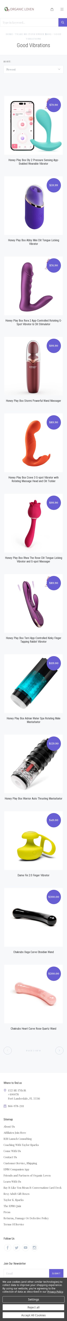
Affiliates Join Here (15, 1132)
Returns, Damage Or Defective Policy (26, 1218)
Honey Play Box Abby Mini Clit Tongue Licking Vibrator (33, 242)
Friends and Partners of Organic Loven (27, 1175)
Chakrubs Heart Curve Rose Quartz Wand (33, 1028)
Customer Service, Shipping (20, 1163)
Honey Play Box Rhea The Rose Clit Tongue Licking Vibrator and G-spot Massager (33, 559)
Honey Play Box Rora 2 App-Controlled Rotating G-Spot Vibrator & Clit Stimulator (33, 322)
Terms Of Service (14, 1224)
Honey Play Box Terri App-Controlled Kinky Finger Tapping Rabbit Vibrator (33, 639)
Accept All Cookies (33, 1315)
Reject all (33, 1307)
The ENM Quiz (12, 1206)
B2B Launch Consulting (18, 1139)
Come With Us (12, 1151)
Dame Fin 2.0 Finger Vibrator (33, 875)
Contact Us (10, 1157)
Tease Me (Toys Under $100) (33, 34)
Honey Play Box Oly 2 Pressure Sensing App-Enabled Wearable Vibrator (33, 161)
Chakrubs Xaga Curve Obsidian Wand (33, 952)
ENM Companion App (16, 1169)
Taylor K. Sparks (14, 1200)
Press (7, 1212)
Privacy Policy (55, 1291)
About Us (9, 1126)
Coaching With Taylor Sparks (21, 1145)
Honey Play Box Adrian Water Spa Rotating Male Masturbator (33, 720)
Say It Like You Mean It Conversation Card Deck (33, 1187)
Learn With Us (12, 1181)
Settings (33, 1299)
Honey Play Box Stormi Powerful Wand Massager (33, 400)
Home (9, 34)
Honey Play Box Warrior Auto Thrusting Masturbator (33, 798)
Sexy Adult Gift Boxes (16, 1194)
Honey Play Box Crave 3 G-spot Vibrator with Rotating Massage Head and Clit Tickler (33, 479)
